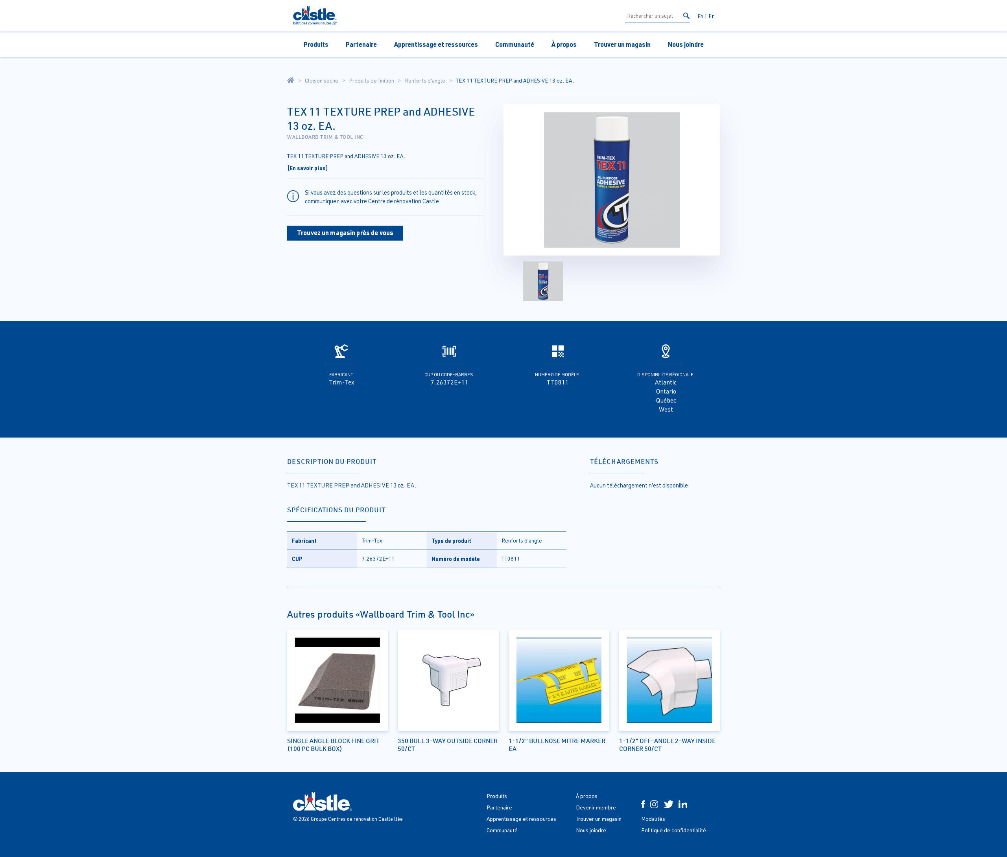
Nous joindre (686, 44)
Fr (711, 15)
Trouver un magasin (622, 44)
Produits (316, 44)
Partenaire (361, 44)
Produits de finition (371, 80)
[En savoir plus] (307, 167)
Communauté (514, 44)
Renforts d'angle (425, 80)
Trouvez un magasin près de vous (345, 232)
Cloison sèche (321, 80)
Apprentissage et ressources (436, 44)
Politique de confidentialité (673, 830)
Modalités (653, 818)
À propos (564, 44)
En (700, 16)
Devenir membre (596, 807)
